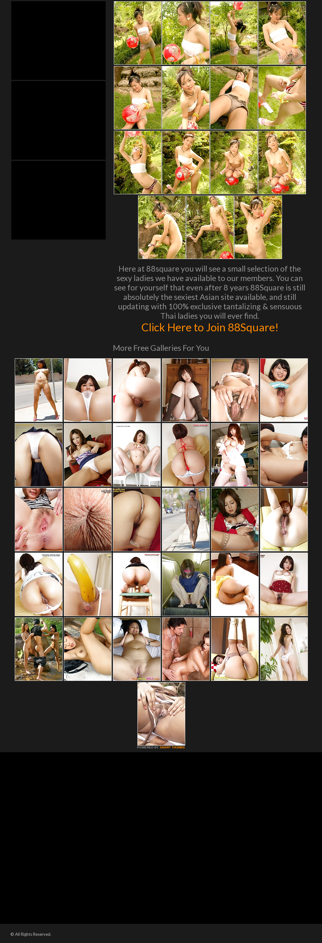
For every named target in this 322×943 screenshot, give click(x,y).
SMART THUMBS (172, 747)
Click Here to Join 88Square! (210, 327)
